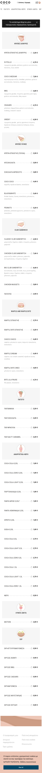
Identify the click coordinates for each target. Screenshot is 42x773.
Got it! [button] (21, 767)
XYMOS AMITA (32, 9)
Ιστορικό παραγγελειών (8, 741)
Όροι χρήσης (8, 747)
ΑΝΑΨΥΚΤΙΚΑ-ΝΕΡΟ (18, 9)
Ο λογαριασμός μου (10, 735)
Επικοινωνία (27, 744)
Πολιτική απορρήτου (30, 735)
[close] (37, 22)
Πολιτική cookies (28, 740)
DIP (40, 9)
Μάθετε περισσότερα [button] (28, 762)
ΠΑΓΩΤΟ (7, 9)
